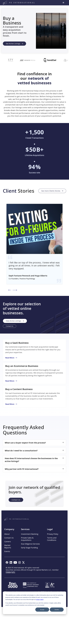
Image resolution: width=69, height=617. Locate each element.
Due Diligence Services (30, 544)
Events (7, 551)
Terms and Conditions (51, 539)
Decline (57, 609)
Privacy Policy (52, 534)
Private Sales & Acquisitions (27, 539)
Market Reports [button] (7, 546)
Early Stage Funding (29, 547)
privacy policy (39, 599)
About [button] (7, 534)
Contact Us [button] (9, 538)
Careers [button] (7, 541)
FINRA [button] (8, 572)
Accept (42, 609)
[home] (18, 3)
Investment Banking (29, 534)
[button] (63, 2)
